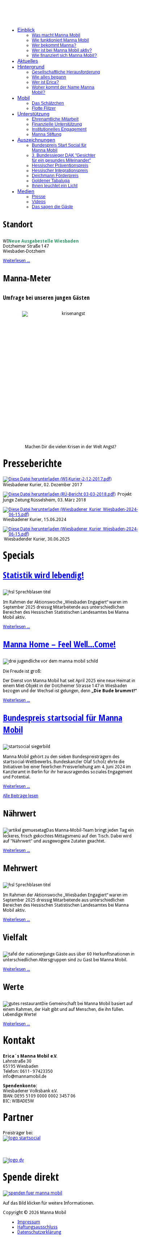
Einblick (26, 30)
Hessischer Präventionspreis (60, 165)
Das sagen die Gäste (52, 206)
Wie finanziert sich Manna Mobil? (64, 55)
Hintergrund (30, 67)
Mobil (23, 98)
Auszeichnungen (36, 140)
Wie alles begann (49, 77)
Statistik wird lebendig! (43, 575)
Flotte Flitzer (44, 108)
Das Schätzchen (48, 103)
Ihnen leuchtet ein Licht (54, 185)
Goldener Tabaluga (51, 180)
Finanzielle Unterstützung (57, 124)
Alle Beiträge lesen (20, 795)
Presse (39, 196)
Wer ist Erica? (45, 82)
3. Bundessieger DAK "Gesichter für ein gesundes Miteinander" (63, 158)
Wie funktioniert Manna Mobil (60, 40)
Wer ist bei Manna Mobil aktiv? (62, 50)
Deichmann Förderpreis (55, 175)
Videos (39, 201)
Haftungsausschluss (37, 1227)
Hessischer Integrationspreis (60, 170)
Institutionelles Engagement (59, 129)
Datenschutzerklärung (39, 1232)
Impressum (28, 1222)
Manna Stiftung (46, 134)
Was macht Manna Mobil (56, 35)
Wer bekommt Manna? (54, 45)
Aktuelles (27, 61)
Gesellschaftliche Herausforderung (66, 72)
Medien (25, 191)
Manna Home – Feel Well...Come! (59, 644)
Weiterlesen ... (16, 260)
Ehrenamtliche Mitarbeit (55, 119)
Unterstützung (33, 114)
